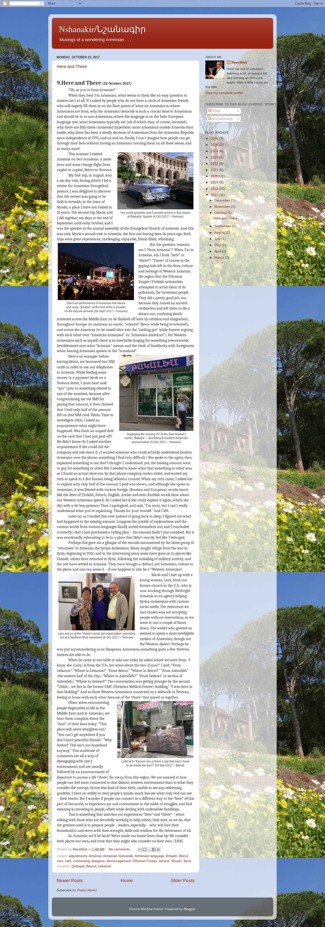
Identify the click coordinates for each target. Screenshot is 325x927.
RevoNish (239, 62)
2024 (215, 151)
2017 (215, 195)
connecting (81, 861)
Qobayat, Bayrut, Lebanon (91, 866)
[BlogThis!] (144, 849)
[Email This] (140, 849)
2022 (215, 163)
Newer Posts (70, 880)
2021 (215, 170)
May (218, 245)
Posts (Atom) (87, 890)
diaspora (98, 861)
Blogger (189, 909)
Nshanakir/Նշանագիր (102, 29)
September (223, 226)
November (222, 206)
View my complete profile (224, 93)
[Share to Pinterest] (158, 849)
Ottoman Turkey (145, 861)
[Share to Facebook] (153, 849)
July (217, 239)
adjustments (78, 856)
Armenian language (149, 856)
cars (60, 861)
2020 (215, 176)
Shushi (176, 861)
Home (127, 880)
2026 (215, 138)
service (164, 861)
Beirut (183, 856)
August (220, 232)
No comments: (120, 849)
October (220, 213)
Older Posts (183, 880)
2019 (215, 182)
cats (68, 861)
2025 (215, 145)
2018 (215, 189)
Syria (187, 861)
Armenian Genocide (118, 856)
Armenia (95, 856)
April (218, 251)
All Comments (222, 119)
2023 (215, 157)
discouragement (119, 861)
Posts (215, 111)
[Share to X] (149, 849)
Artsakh (171, 856)
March (219, 257)
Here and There (72, 66)
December (222, 200)
